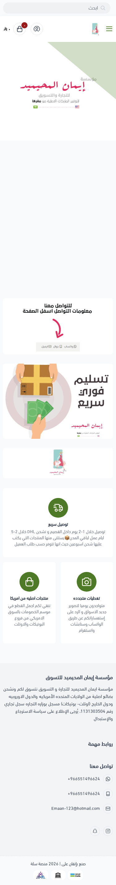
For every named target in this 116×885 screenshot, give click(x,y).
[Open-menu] (110, 29)
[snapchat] (95, 831)
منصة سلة (39, 864)
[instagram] (108, 831)
